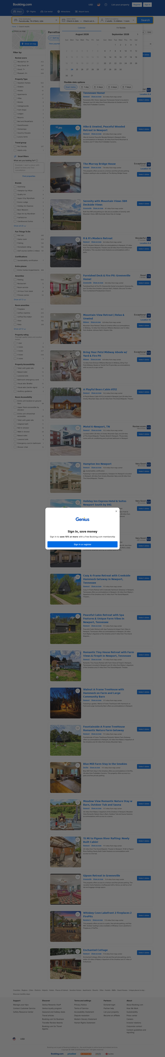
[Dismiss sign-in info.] (116, 511)
